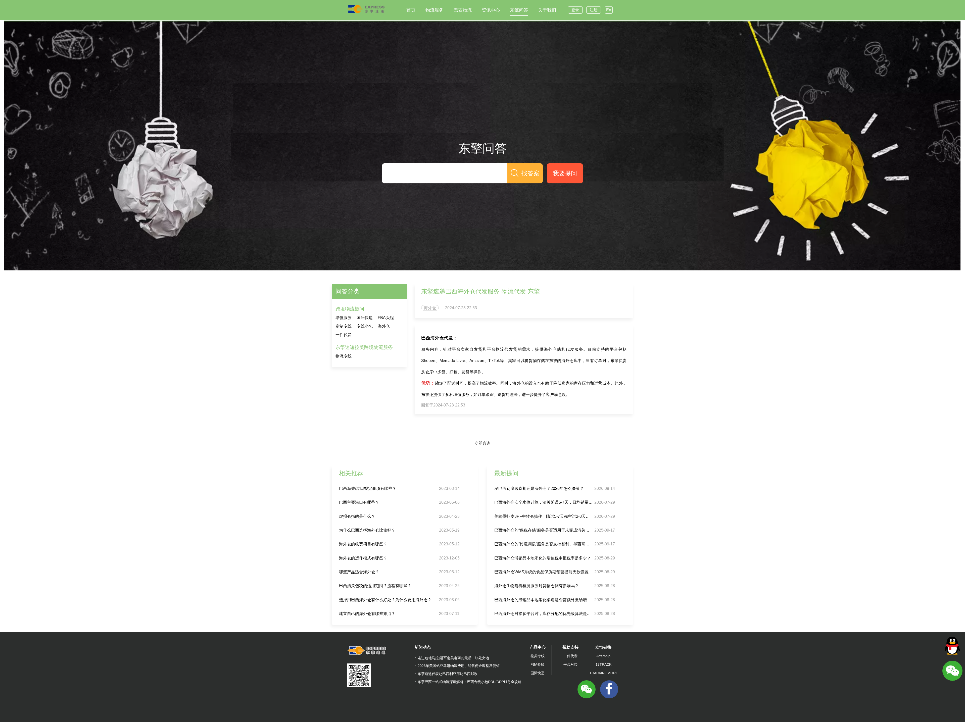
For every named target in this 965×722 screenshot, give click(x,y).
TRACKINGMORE (603, 673)
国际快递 (365, 318)
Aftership (603, 656)
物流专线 (343, 356)
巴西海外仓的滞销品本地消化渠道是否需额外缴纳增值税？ (543, 600)
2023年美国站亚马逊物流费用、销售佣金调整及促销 (459, 666)
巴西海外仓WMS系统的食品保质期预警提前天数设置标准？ (543, 572)
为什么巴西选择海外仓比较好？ (367, 530)
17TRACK (603, 664)
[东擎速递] (365, 9)
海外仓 (384, 326)
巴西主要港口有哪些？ (359, 502)
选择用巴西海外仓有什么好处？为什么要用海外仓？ (385, 600)
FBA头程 (386, 318)
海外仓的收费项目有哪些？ (363, 544)
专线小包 (365, 326)
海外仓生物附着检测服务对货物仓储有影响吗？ (536, 586)
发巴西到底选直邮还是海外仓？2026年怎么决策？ (539, 488)
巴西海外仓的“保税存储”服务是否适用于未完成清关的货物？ (543, 530)
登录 (575, 10)
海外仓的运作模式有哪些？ (363, 558)
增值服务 (343, 318)
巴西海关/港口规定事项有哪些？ (367, 488)
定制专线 (343, 326)
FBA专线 (537, 664)
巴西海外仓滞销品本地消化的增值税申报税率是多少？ (542, 558)
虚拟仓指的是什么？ (357, 516)
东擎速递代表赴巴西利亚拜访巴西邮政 (447, 674)
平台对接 (570, 664)
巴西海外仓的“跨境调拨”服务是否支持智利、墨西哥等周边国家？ (543, 544)
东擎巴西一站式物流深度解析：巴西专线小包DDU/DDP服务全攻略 (469, 682)
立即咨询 (482, 443)
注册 (594, 10)
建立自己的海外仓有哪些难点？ (367, 613)
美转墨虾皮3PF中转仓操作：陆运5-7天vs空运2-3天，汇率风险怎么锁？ (543, 516)
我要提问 (565, 173)
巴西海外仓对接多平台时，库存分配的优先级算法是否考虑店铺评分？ (543, 613)
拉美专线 (537, 656)
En (608, 10)
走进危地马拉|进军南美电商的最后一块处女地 (453, 658)
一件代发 (343, 335)
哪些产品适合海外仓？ (359, 572)
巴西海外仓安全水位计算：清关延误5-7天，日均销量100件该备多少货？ (543, 502)
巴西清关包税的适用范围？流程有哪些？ (375, 586)
